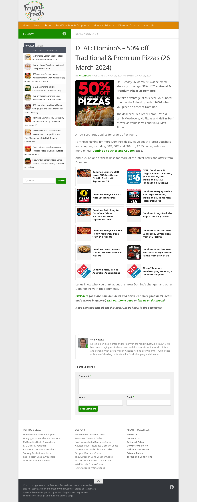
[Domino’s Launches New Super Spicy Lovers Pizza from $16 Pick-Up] (134, 234)
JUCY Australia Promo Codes (90, 467)
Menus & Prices (103, 25)
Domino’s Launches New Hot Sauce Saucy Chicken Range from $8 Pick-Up (157, 252)
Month (49, 50)
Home (26, 25)
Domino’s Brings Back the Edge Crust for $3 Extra (157, 215)
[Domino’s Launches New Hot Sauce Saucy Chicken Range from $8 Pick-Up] (134, 252)
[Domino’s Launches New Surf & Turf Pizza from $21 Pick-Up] (84, 252)
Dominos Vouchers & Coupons (39, 434)
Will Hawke (85, 75)
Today (33, 50)
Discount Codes (127, 25)
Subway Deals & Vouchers (37, 453)
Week (41, 50)
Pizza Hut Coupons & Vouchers (39, 449)
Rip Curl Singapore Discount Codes (93, 460)
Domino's (91, 34)
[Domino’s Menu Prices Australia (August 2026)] (84, 271)
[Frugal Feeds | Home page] (34, 11)
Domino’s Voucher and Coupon (113, 150)
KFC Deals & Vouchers (34, 445)
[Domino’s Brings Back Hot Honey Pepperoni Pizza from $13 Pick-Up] (84, 234)
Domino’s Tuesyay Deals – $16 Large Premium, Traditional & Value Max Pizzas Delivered (157, 196)
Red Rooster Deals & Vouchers (39, 456)
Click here (81, 296)
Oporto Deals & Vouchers (36, 460)
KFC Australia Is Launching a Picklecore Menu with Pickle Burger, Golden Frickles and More (44, 78)
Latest (39, 46)
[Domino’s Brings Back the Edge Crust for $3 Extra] (134, 215)
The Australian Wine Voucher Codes (94, 456)
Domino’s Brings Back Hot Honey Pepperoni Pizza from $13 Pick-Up (107, 233)
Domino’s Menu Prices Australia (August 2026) (106, 271)
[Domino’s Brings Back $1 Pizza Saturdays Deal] (84, 196)
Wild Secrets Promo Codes (89, 464)
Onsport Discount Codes (88, 453)
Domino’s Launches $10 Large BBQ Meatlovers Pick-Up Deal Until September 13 (105, 176)
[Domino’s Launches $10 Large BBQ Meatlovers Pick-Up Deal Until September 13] (84, 176)
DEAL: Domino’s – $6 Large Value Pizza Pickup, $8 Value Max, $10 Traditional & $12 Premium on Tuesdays (157, 176)
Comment (84, 376)
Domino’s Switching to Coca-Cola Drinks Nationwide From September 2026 (105, 215)
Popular (29, 46)
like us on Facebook (151, 300)
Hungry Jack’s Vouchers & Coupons (41, 438)
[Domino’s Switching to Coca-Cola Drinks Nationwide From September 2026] (84, 215)
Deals (48, 25)
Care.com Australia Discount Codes (93, 449)
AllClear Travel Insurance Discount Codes (96, 445)
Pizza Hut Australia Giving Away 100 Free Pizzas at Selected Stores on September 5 (43, 151)
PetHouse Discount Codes (88, 438)
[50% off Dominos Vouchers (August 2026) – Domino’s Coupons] (134, 271)
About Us (148, 25)
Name (82, 397)
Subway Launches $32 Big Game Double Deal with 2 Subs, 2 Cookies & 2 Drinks (44, 163)
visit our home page (120, 300)
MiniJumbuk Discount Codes (90, 434)
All (57, 50)
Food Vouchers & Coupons (71, 25)
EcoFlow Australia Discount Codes (93, 441)
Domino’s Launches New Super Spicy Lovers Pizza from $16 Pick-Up (157, 233)
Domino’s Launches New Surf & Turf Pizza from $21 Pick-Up (107, 252)
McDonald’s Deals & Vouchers (39, 441)
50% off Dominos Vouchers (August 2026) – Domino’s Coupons (157, 271)
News (37, 25)
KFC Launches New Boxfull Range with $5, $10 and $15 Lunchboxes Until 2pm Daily (43, 109)
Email (130, 397)
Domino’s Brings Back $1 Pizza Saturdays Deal (106, 196)
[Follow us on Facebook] (64, 34)
